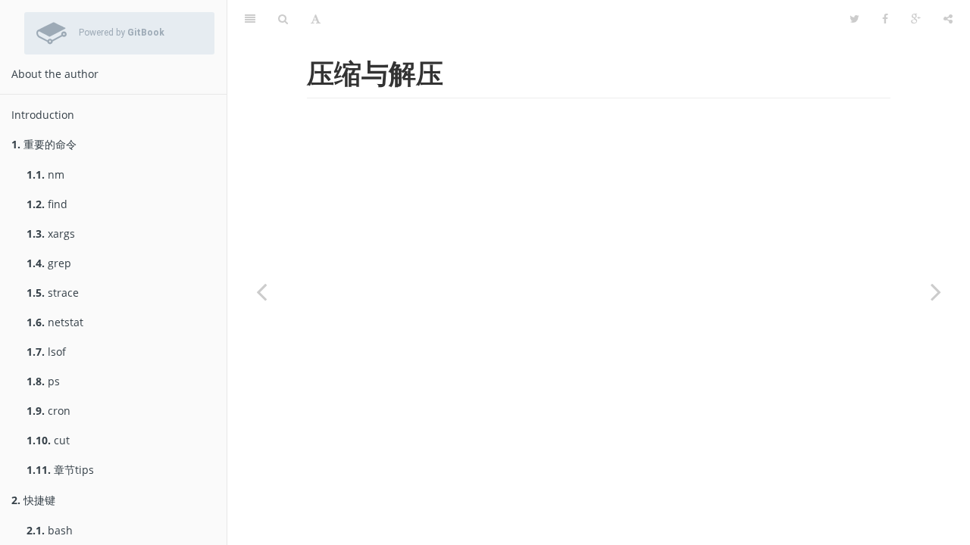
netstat (55, 322)
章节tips (60, 469)
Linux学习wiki (585, 18)
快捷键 (33, 500)
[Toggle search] (283, 19)
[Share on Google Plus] (916, 19)
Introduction (42, 114)
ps (43, 381)
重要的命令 (44, 144)
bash (50, 530)
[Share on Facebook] (885, 19)
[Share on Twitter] (854, 19)
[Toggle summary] (250, 19)
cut (48, 440)
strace (53, 292)
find (47, 204)
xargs (51, 233)
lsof (46, 351)
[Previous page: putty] (261, 291)
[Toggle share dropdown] (948, 19)
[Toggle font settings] (315, 19)
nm (45, 174)
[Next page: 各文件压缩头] (936, 291)
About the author (55, 74)
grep (49, 263)
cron (48, 410)
